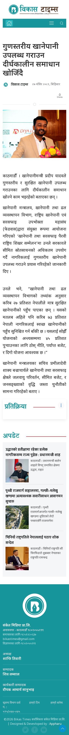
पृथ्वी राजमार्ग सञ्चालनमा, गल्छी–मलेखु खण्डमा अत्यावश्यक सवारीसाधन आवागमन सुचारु (34, 496)
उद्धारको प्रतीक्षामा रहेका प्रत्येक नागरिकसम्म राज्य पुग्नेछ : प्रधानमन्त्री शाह (33, 452)
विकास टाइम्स (19, 84)
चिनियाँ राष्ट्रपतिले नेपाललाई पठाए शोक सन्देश (32, 540)
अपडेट (11, 436)
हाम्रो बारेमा (57, 702)
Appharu (55, 724)
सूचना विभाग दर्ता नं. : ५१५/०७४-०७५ (11, 707)
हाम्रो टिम (34, 702)
